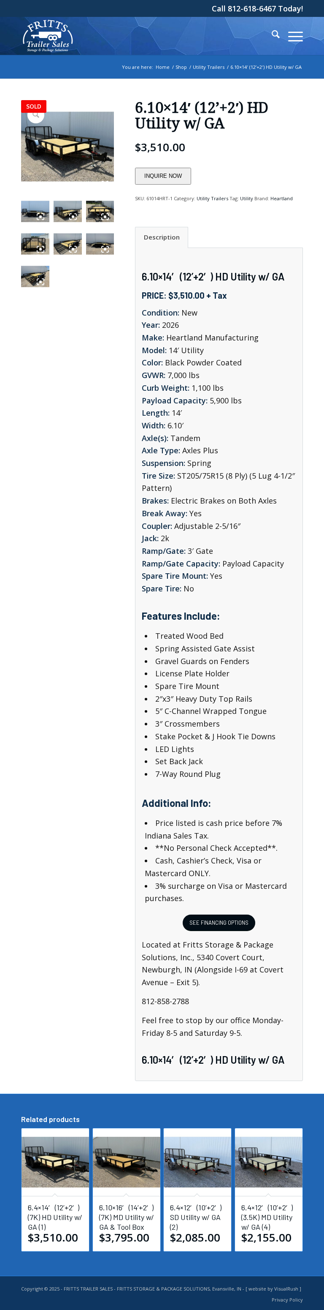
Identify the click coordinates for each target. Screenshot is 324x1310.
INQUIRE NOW (163, 176)
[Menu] (291, 36)
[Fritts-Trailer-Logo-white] (47, 36)
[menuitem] (271, 36)
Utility (246, 198)
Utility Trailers (212, 198)
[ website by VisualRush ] (273, 1288)
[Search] (271, 36)
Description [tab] (162, 237)
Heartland (281, 198)
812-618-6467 (253, 8)
